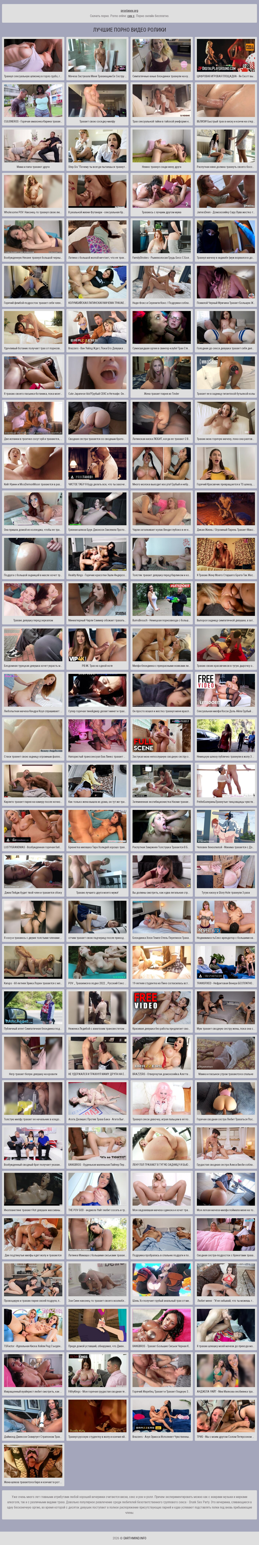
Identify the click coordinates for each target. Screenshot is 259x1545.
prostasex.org (129, 11)
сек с (131, 16)
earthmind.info (134, 1538)
